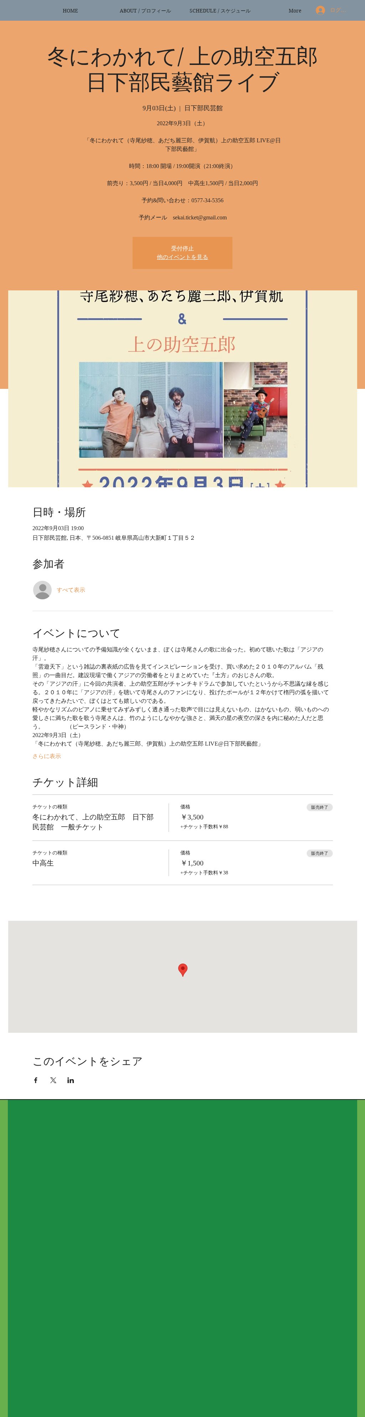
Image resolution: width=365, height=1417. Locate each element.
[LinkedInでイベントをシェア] (70, 1080)
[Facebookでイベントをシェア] (35, 1080)
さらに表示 (46, 756)
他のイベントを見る (182, 257)
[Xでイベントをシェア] (53, 1080)
